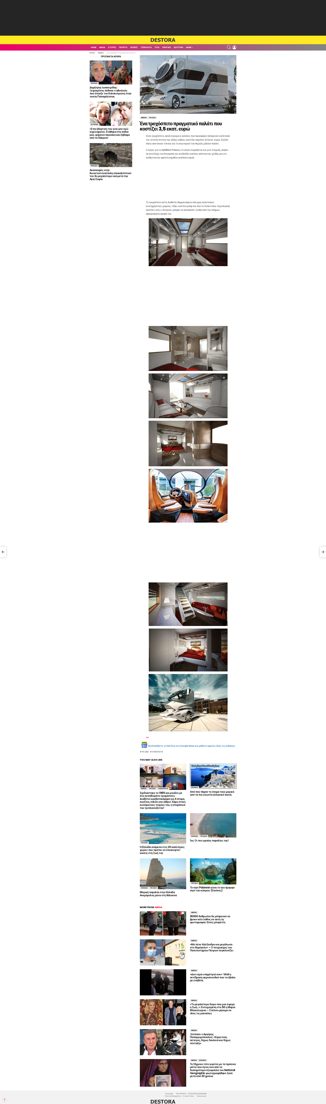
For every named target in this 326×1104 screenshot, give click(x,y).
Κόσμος (134, 47)
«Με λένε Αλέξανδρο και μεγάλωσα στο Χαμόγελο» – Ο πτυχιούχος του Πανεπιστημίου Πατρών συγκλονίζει (211, 947)
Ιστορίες (112, 47)
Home (93, 47)
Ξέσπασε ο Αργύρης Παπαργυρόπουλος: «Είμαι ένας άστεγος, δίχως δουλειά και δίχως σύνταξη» (210, 1038)
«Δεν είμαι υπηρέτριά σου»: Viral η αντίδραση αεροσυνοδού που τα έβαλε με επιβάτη (212, 977)
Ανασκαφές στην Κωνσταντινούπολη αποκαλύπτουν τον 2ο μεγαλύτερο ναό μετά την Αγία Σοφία (110, 174)
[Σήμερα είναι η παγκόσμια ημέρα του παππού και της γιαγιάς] (3, 552)
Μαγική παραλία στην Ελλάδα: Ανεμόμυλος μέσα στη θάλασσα (158, 893)
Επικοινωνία (201, 1096)
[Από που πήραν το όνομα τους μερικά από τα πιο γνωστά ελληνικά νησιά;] (213, 776)
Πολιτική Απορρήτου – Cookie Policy (179, 1096)
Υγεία (157, 47)
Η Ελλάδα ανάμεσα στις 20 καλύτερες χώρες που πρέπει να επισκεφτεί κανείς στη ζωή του (162, 850)
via (147, 737)
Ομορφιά (166, 47)
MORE (188, 47)
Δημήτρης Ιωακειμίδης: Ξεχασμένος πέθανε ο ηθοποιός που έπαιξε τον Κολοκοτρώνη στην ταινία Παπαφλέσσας (110, 92)
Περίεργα (123, 47)
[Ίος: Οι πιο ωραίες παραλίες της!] (213, 825)
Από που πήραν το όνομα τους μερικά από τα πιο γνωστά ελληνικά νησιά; (212, 793)
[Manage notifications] (5, 1099)
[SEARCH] (229, 47)
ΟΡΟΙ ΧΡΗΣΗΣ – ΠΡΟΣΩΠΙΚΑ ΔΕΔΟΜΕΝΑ (191, 1094)
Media (102, 47)
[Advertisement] (163, 18)
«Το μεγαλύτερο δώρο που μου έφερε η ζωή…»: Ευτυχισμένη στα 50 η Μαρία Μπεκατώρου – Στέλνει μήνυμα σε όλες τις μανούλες (212, 1008)
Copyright (169, 1094)
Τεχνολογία (146, 47)
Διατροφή (178, 47)
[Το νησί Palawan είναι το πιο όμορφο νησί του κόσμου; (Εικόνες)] (213, 871)
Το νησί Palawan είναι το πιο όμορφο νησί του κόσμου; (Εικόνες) (212, 889)
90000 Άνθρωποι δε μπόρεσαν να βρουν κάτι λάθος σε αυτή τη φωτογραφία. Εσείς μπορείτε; (210, 919)
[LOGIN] (234, 47)
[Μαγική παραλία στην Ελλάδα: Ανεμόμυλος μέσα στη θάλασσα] (163, 873)
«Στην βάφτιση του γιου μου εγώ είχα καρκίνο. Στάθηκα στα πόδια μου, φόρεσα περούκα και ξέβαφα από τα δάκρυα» (110, 133)
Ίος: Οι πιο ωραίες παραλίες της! (209, 840)
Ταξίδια (145, 752)
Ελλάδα (194, 787)
